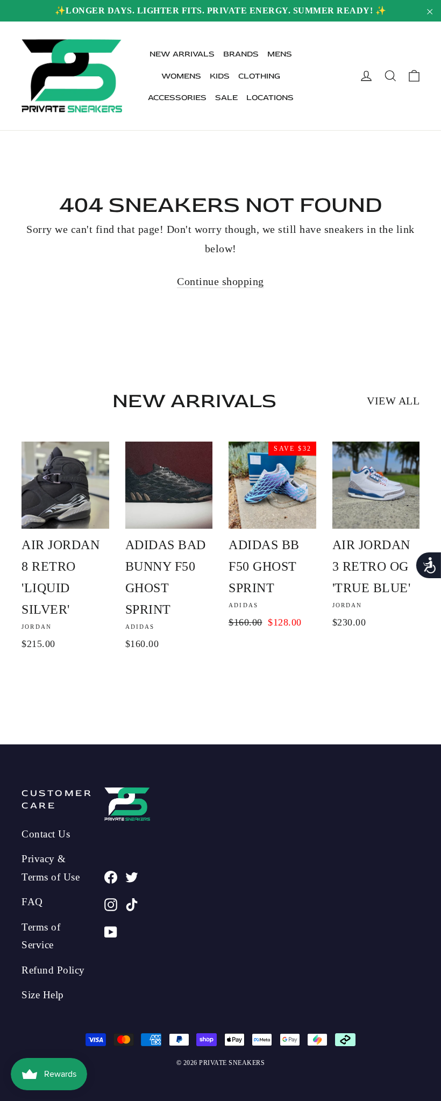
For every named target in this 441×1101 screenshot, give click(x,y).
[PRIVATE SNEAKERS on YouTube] (110, 931)
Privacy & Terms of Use (51, 867)
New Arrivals (182, 54)
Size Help (43, 994)
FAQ (32, 901)
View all (393, 401)
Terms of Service (41, 935)
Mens (279, 54)
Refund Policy (53, 970)
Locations (270, 98)
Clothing (259, 76)
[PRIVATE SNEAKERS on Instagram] (110, 903)
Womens (181, 76)
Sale (226, 98)
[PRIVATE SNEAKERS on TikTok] (131, 903)
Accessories (177, 98)
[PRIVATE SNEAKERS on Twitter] (131, 876)
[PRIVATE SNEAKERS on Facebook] (110, 876)
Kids (220, 76)
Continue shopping (220, 281)
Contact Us (46, 834)
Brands (241, 54)
